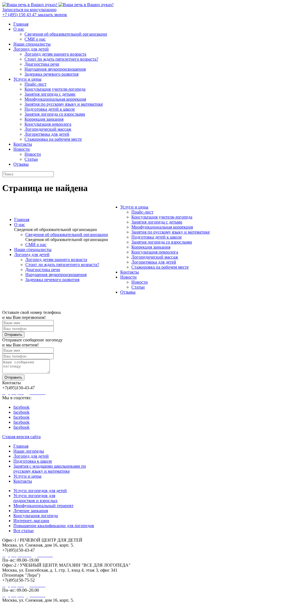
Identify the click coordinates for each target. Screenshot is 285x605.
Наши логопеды (28, 451)
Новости (21, 149)
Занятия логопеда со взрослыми (54, 114)
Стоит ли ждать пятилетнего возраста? (61, 59)
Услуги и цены (27, 79)
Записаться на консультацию (29, 9)
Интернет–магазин (31, 520)
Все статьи (23, 530)
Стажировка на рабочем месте (53, 139)
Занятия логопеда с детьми (49, 94)
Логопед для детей (31, 49)
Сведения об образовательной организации (65, 34)
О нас (18, 29)
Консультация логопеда (35, 515)
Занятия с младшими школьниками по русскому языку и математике (49, 468)
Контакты (22, 144)
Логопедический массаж (47, 129)
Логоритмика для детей (46, 134)
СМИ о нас (35, 39)
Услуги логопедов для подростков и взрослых (35, 498)
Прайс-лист (35, 84)
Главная (20, 24)
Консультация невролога (47, 124)
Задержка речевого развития (51, 74)
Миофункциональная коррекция (55, 99)
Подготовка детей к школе (49, 109)
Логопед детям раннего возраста (55, 54)
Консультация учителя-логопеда (54, 89)
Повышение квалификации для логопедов (53, 525)
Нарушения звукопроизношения (55, 69)
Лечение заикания (30, 510)
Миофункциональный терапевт (43, 505)
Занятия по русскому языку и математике (63, 104)
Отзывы (21, 164)
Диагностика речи (41, 64)
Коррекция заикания (43, 119)
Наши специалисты (32, 44)
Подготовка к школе (32, 461)
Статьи (31, 159)
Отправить (13, 335)
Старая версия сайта (21, 436)
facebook (21, 407)
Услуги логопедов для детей (40, 490)
